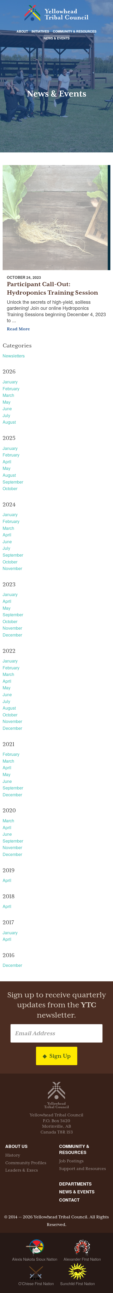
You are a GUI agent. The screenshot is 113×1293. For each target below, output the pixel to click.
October (10, 488)
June (7, 409)
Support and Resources (82, 1168)
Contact (69, 1200)
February (11, 389)
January (10, 382)
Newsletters (14, 356)
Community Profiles (25, 1163)
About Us (16, 1146)
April (7, 462)
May (7, 402)
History (12, 1155)
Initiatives (40, 31)
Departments (75, 1184)
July (6, 415)
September (13, 482)
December (12, 635)
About (22, 31)
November (12, 568)
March (8, 395)
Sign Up (59, 1056)
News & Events (57, 38)
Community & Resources (74, 31)
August (9, 422)
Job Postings (71, 1161)
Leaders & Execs (21, 1170)
